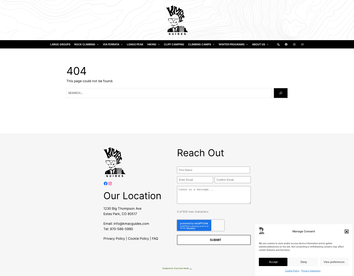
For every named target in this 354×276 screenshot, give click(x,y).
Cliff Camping (174, 44)
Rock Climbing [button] (84, 44)
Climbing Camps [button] (199, 44)
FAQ (155, 238)
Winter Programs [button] (231, 44)
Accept (273, 261)
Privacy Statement (310, 270)
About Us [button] (258, 44)
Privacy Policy (114, 238)
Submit (215, 240)
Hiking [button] (151, 44)
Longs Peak (135, 44)
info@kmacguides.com (131, 224)
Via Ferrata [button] (111, 44)
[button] (346, 231)
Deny (304, 261)
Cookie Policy (292, 270)
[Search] (281, 93)
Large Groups (60, 44)
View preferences (334, 261)
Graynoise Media (181, 268)
